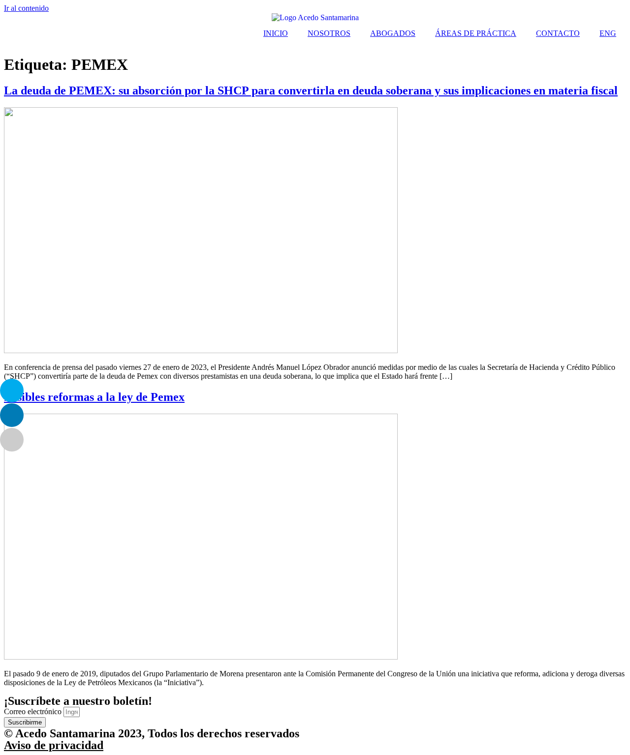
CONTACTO (558, 33)
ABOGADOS (392, 33)
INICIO (275, 33)
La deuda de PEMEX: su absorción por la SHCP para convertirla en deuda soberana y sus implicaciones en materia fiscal (311, 90)
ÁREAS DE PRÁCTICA (475, 33)
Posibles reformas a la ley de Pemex (94, 397)
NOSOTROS (329, 33)
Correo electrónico (33, 711)
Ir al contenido (26, 8)
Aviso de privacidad (53, 745)
